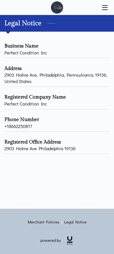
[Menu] (104, 7)
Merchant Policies (43, 222)
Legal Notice (75, 222)
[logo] (70, 240)
